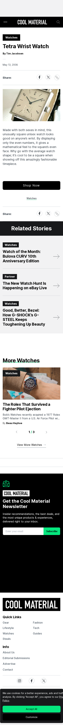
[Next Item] (46, 432)
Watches (32, 198)
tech (36, 628)
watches (8, 633)
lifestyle (8, 628)
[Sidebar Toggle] (5, 22)
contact (8, 669)
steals (7, 638)
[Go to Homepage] (32, 22)
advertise (9, 663)
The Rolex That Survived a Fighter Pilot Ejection (26, 406)
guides (37, 633)
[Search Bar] (58, 22)
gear (6, 622)
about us (8, 652)
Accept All (31, 709)
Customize (31, 717)
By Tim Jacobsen (13, 53)
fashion (38, 622)
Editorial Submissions (16, 658)
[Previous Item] (16, 432)
